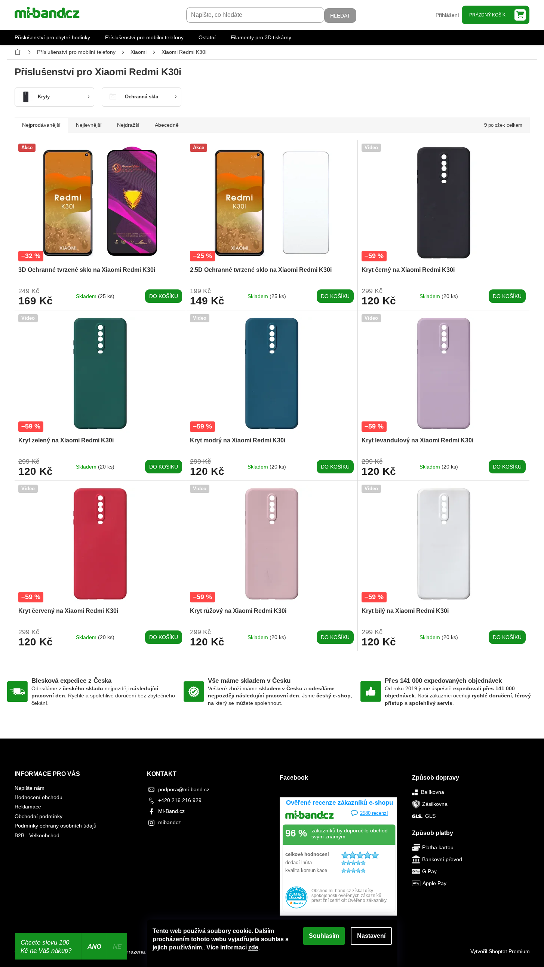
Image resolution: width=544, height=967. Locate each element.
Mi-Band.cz (171, 811)
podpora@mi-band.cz (183, 789)
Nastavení (371, 936)
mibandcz (169, 822)
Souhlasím (324, 936)
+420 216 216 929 (180, 800)
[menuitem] (52, 37)
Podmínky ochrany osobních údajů (55, 826)
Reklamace (28, 807)
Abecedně (167, 125)
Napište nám (29, 788)
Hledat (340, 16)
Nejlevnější (89, 125)
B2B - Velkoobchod (37, 835)
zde (253, 947)
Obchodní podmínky (38, 816)
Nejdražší (128, 125)
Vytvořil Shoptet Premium (500, 951)
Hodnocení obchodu (38, 797)
